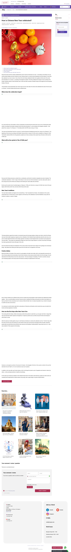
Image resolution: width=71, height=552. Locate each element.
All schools (38, 545)
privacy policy (63, 29)
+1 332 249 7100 (20, 1)
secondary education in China (27, 23)
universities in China (19, 23)
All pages (42, 545)
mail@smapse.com (50, 522)
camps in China (34, 23)
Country (19, 6)
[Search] (68, 6)
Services (12, 3)
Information (18, 3)
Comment (10, 27)
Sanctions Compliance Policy (32, 545)
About (45, 6)
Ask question (15, 27)
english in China (12, 24)
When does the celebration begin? (10, 68)
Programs (12, 6)
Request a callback (57, 547)
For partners (67, 3)
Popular (5, 6)
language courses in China (40, 23)
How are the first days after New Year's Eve (12, 72)
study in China (8, 23)
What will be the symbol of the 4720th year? (12, 69)
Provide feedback (5, 27)
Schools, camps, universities (30, 6)
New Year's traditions (8, 70)
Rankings (54, 6)
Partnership (24, 3)
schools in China (13, 23)
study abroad (3, 23)
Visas (41, 6)
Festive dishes (6, 71)
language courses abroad (5, 24)
